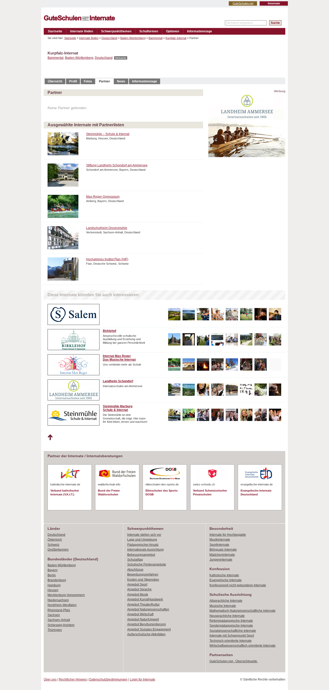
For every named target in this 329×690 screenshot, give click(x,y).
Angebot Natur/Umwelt (143, 619)
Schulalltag (135, 559)
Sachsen (54, 615)
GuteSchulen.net (243, 3)
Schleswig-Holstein (61, 625)
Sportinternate (219, 545)
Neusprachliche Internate (227, 616)
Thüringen (55, 630)
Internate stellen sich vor (144, 534)
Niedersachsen (58, 600)
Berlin (52, 575)
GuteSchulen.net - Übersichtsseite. (233, 661)
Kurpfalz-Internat (176, 38)
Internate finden (81, 31)
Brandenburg (57, 580)
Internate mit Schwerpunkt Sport (231, 635)
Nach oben (50, 437)
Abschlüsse (135, 569)
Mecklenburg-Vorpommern (66, 595)
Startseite (55, 31)
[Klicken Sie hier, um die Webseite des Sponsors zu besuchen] (246, 156)
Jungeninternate (220, 559)
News (121, 81)
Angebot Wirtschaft (140, 614)
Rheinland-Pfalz (59, 610)
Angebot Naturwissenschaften (148, 609)
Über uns (50, 679)
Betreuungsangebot (141, 555)
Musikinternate (219, 539)
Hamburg (54, 585)
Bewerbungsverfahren (142, 574)
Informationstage (199, 31)
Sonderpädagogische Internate (231, 625)
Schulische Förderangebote (146, 564)
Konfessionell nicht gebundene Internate (237, 585)
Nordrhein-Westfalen (62, 605)
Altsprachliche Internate (225, 600)
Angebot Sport (137, 584)
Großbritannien (58, 549)
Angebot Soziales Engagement (149, 629)
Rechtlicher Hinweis (73, 679)
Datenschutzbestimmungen (108, 679)
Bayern (53, 570)
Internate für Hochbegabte (227, 534)
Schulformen (148, 31)
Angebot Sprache (139, 589)
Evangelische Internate (225, 580)
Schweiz (53, 545)
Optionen (172, 31)
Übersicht (55, 81)
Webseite (120, 57)
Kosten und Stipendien (143, 579)
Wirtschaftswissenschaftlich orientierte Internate (242, 645)
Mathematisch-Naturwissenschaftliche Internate (242, 610)
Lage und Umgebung (142, 539)
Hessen (53, 590)
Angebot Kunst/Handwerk (145, 599)
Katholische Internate (224, 575)
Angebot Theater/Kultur (143, 604)
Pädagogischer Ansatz (143, 545)
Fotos (88, 81)
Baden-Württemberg (132, 38)
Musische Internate (222, 606)
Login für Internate (142, 679)
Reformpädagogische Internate (231, 620)
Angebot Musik (137, 594)
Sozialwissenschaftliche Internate (232, 630)
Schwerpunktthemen (116, 31)
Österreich (55, 539)
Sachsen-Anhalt (59, 620)
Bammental (155, 38)
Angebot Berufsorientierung (146, 624)
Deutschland (109, 38)
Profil (73, 81)
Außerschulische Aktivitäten (146, 634)
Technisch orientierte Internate (230, 641)
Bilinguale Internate (223, 549)
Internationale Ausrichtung (145, 549)
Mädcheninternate (222, 555)
